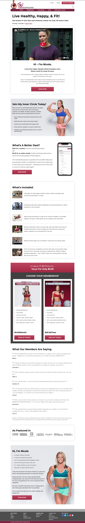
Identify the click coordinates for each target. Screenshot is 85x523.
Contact (50, 514)
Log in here (28, 23)
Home (12, 514)
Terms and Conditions (53, 517)
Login (58, 2)
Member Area (39, 514)
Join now (42, 89)
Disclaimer (51, 519)
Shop (49, 10)
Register (38, 516)
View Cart (25, 516)
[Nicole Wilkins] (25, 8)
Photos (12, 517)
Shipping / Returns (27, 517)
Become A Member (68, 2)
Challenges (40, 10)
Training (12, 516)
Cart (52, 2)
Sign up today (24, 337)
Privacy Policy (52, 516)
